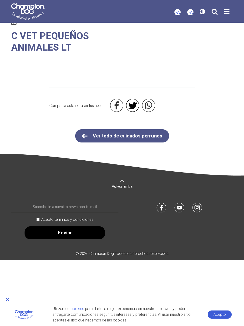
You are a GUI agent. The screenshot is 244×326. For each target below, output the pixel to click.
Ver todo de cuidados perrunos (127, 136)
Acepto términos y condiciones (67, 219)
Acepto (220, 314)
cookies (77, 308)
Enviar (65, 233)
